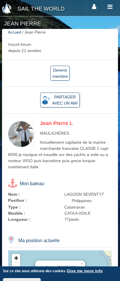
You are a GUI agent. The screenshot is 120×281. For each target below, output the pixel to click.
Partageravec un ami (65, 100)
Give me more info (85, 270)
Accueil (14, 32)
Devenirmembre (60, 73)
